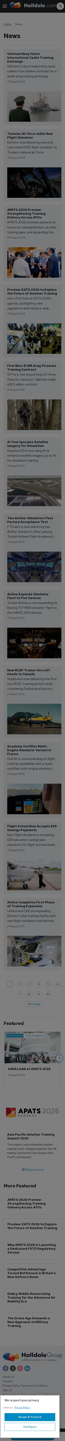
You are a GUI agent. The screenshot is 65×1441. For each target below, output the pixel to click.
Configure (30, 1426)
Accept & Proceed (30, 1417)
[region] (30, 1416)
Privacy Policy (22, 1407)
